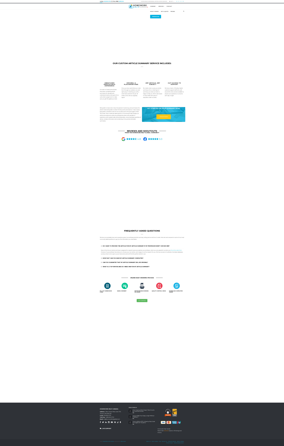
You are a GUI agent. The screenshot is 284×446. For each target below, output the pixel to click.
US (176, 1)
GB (183, 1)
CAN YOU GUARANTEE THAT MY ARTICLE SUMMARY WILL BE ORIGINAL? (125, 262)
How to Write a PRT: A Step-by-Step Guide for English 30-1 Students (144, 422)
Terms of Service (172, 441)
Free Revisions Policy (179, 442)
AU (181, 1)
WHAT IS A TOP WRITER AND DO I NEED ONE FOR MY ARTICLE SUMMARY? (125, 266)
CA (178, 1)
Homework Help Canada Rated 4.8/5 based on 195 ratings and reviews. (170, 430)
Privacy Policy (169, 442)
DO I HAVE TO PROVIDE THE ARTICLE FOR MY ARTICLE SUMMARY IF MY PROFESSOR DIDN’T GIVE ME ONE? (136, 246)
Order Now (164, 116)
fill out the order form (176, 250)
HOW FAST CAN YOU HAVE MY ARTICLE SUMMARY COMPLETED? (122, 258)
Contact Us (164, 441)
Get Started (142, 300)
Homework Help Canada (108, 441)
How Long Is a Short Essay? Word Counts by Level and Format (143, 410)
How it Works (155, 441)
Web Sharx (123, 441)
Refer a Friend (180, 441)
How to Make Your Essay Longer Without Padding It (143, 416)
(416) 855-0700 (107, 1)
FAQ (160, 441)
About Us (148, 441)
